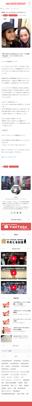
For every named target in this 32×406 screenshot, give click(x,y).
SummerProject (25, 366)
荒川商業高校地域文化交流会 (8, 393)
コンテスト (9, 377)
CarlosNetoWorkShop (7, 360)
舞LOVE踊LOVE (21, 388)
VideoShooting (5, 369)
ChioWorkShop (17, 360)
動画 (3, 382)
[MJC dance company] (16, 3)
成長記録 (26, 385)
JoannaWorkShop (14, 363)
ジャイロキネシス (13, 15)
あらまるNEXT (5, 374)
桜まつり (10, 388)
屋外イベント (14, 385)
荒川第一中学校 (20, 393)
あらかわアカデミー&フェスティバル (10, 371)
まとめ (3, 377)
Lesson (5, 15)
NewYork (8, 366)
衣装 (27, 393)
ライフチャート (17, 380)
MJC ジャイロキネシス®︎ (9, 157)
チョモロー (16, 377)
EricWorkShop (5, 363)
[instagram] (14, 213)
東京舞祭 (4, 388)
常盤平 (20, 385)
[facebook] (12, 213)
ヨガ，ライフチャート (7, 380)
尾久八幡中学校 (5, 385)
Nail (2, 366)
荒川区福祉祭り (16, 391)
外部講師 (20, 382)
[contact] (20, 213)
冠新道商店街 (26, 380)
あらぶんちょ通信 (25, 371)
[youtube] (17, 213)
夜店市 (25, 382)
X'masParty (13, 369)
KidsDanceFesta (24, 363)
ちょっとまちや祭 (14, 374)
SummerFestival (15, 366)
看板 (15, 388)
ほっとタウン (24, 374)
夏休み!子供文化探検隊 (11, 382)
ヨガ (22, 377)
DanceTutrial (26, 360)
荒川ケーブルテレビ (6, 391)
